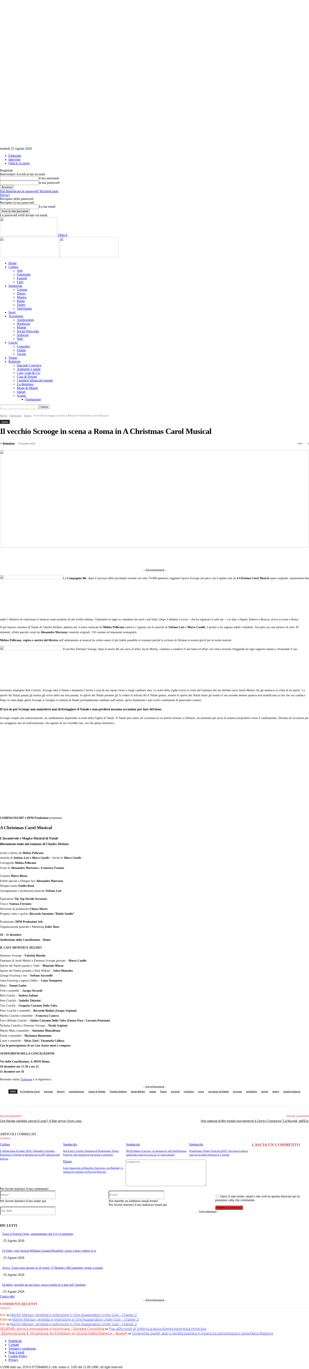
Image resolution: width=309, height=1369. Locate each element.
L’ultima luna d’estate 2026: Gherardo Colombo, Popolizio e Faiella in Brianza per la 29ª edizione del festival (30, 1154)
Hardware (23, 323)
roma (201, 1091)
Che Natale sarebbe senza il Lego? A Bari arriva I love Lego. (41, 1121)
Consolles (23, 346)
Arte (20, 270)
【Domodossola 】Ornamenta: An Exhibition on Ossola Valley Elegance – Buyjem (63, 1333)
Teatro (21, 305)
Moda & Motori (27, 388)
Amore (61, 1091)
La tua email (47, 206)
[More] (242, 557)
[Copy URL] (226, 557)
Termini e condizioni (22, 1348)
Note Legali (16, 1352)
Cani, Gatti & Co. (28, 373)
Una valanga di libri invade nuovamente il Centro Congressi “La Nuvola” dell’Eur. (255, 1121)
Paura (163, 1091)
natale (152, 1091)
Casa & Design (27, 376)
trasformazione (291, 1091)
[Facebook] (102, 557)
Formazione (33, 399)
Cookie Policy (17, 1356)
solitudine (251, 1091)
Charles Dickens (118, 1091)
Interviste (14, 159)
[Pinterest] (164, 557)
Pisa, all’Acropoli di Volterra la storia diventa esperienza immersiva (157, 1328)
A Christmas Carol (30, 1091)
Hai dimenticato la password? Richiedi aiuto (29, 191)
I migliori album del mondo (35, 380)
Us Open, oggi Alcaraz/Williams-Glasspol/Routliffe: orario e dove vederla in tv (49, 1250)
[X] (117, 557)
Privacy (5, 195)
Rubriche (14, 361)
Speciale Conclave (29, 365)
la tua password (49, 182)
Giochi (12, 342)
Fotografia (23, 274)
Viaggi (12, 357)
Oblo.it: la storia (19, 163)
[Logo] (30, 256)
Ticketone (26, 1079)
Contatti (13, 1345)
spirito (264, 1091)
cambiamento (76, 1091)
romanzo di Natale (218, 1091)
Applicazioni (25, 320)
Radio (21, 301)
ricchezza (189, 1091)
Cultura (13, 267)
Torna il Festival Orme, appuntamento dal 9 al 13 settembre (37, 1234)
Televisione (24, 308)
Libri (20, 282)
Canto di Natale (96, 1091)
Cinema (22, 289)
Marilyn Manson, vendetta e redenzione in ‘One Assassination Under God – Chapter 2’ (73, 1314)
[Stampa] (210, 557)
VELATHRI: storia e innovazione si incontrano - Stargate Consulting (52, 1328)
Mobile (21, 327)
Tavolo (21, 354)
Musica (21, 297)
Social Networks (28, 331)
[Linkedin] (133, 557)
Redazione (9, 443)
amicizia (48, 1091)
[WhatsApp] (179, 557)
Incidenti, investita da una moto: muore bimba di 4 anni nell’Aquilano (44, 1284)
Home (12, 263)
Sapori (21, 392)
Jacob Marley (138, 1091)
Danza (21, 293)
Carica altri (7, 1296)
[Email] (195, 557)
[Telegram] (148, 557)
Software (23, 335)
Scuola (21, 395)
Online (21, 350)
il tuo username (49, 178)
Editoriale (14, 155)
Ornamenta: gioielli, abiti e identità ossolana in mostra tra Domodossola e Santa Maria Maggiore (202, 1333)
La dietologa (25, 384)
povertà (175, 1091)
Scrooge (237, 1091)
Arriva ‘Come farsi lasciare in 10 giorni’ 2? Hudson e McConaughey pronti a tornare (52, 1267)
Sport (12, 312)
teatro (275, 1091)
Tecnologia (15, 316)
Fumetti (22, 278)
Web (20, 339)
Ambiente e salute (29, 369)
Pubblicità (15, 1341)
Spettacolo (15, 286)
